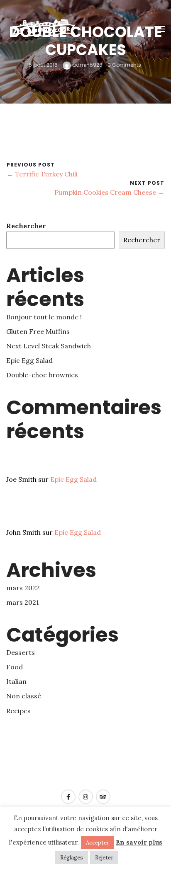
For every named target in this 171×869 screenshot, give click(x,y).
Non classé (23, 696)
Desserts (20, 652)
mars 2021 (22, 602)
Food (14, 667)
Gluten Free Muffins (38, 331)
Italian (16, 681)
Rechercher (26, 226)
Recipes (18, 711)
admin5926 (87, 65)
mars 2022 (23, 588)
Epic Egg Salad (29, 360)
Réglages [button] (71, 857)
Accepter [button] (97, 842)
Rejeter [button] (104, 857)
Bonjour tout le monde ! (44, 317)
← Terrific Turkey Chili (42, 174)
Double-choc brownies (42, 375)
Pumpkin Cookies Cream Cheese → (109, 192)
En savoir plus (139, 842)
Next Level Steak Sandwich (48, 346)
